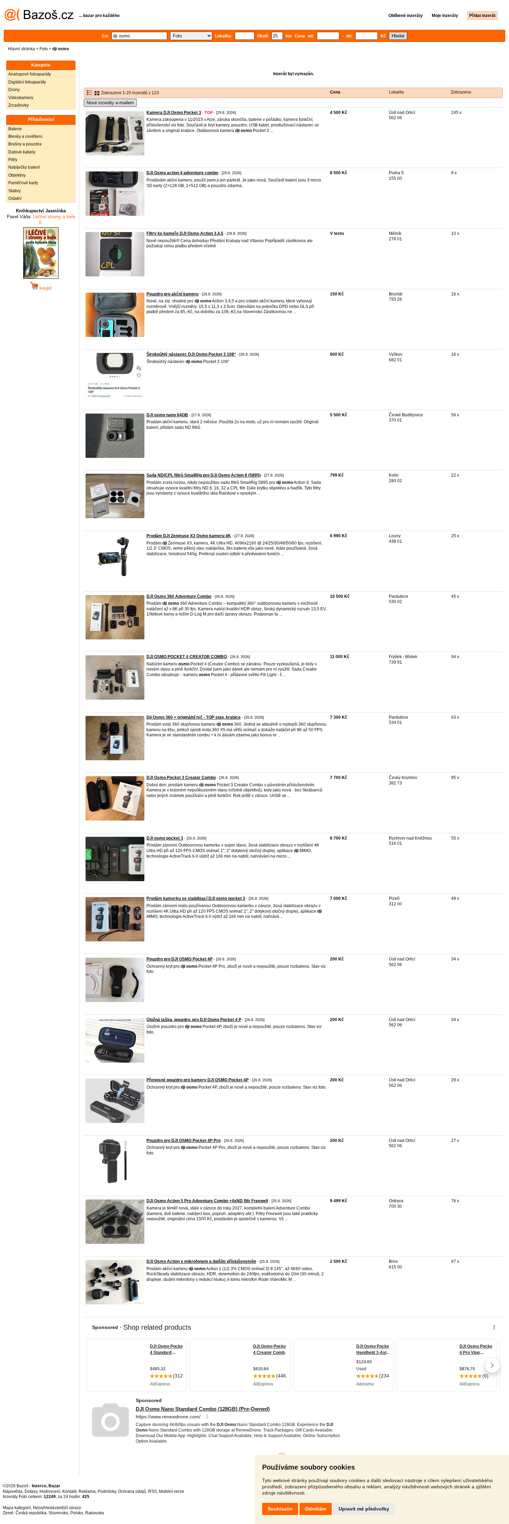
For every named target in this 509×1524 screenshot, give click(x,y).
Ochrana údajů (132, 1491)
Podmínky (107, 1491)
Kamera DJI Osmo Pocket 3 (173, 112)
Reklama (87, 1491)
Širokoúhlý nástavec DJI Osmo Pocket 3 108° (191, 354)
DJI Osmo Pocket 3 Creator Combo (181, 777)
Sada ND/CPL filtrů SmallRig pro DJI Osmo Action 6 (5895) (203, 475)
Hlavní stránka (21, 48)
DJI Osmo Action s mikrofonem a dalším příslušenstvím (201, 1261)
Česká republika (31, 1512)
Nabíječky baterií (24, 167)
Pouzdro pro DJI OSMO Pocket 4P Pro (183, 1140)
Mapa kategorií (17, 1507)
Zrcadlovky (18, 105)
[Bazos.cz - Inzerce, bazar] (39, 19)
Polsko (76, 1512)
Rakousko (94, 1512)
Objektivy (17, 175)
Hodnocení (49, 1491)
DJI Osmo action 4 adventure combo (182, 172)
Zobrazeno (461, 92)
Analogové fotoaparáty (29, 74)
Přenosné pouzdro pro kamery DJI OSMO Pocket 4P (197, 1080)
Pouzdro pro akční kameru (172, 294)
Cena (335, 92)
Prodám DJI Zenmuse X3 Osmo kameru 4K (188, 535)
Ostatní (14, 198)
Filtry (12, 159)
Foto (43, 48)
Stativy (14, 190)
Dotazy (31, 1491)
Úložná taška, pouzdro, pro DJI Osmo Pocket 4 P (193, 1019)
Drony (14, 89)
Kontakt (69, 1491)
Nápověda (13, 1491)
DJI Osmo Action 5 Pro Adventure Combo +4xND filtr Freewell (207, 1200)
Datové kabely (21, 152)
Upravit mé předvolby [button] (364, 1509)
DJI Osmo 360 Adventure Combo (178, 596)
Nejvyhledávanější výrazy (57, 1507)
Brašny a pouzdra (25, 144)
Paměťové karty (23, 182)
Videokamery (20, 97)
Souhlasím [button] (280, 1509)
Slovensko (58, 1512)
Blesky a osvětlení (25, 136)
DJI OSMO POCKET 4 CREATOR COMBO (186, 656)
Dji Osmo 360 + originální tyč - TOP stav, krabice (193, 717)
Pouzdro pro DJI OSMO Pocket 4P (179, 959)
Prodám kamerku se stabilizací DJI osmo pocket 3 (195, 898)
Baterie (15, 128)
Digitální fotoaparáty (27, 82)
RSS (152, 1491)
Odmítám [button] (315, 1509)
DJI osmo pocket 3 (164, 838)
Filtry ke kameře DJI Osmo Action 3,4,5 (184, 233)
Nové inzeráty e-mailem (110, 102)
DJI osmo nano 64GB (167, 415)
